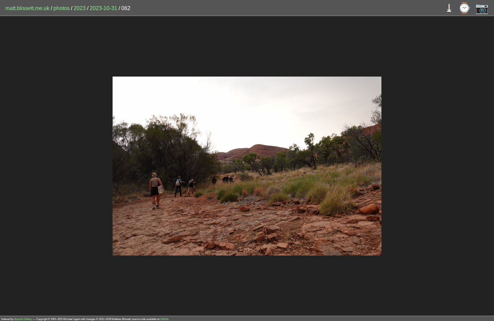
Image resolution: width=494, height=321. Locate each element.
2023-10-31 (103, 8)
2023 (80, 8)
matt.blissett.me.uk (27, 8)
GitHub (164, 319)
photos (61, 8)
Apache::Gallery (23, 319)
